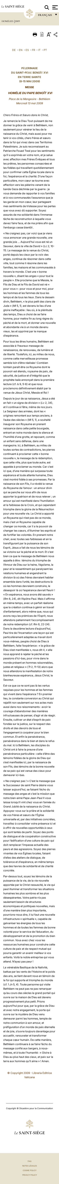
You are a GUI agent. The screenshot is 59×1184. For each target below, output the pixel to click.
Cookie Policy (29, 1170)
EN (20, 50)
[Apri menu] (54, 7)
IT (39, 50)
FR (33, 50)
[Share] (56, 35)
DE (14, 50)
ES (27, 50)
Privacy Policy (29, 1175)
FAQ (29, 1161)
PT (45, 50)
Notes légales (29, 1166)
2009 (17, 21)
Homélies (8, 21)
